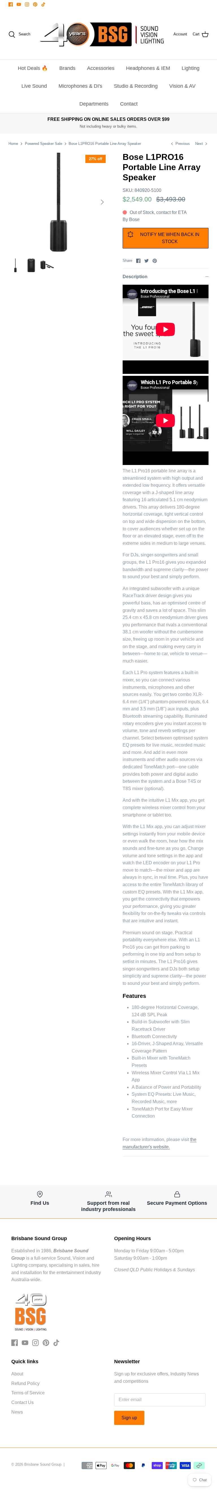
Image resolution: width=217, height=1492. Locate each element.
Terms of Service (28, 1392)
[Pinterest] (35, 4)
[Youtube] (19, 4)
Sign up (129, 1417)
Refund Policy (25, 1383)
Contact (129, 104)
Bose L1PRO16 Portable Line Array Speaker (105, 144)
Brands (67, 68)
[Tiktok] (43, 4)
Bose (134, 219)
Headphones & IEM (148, 68)
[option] (58, 202)
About (17, 1373)
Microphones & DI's (80, 86)
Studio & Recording (136, 86)
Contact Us (22, 1402)
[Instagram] (27, 4)
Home (13, 144)
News (17, 1412)
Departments (93, 104)
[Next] (102, 202)
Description (135, 276)
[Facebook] (10, 4)
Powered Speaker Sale (43, 144)
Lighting (190, 68)
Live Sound (34, 86)
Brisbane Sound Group (42, 1464)
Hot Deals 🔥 (33, 68)
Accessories (100, 68)
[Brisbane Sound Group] (102, 34)
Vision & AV (182, 86)
